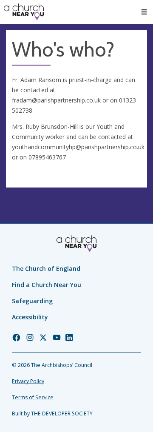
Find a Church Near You (46, 285)
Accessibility (30, 317)
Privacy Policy (28, 381)
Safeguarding (32, 301)
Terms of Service (33, 397)
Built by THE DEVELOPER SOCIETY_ (53, 413)
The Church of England (46, 268)
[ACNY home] (24, 12)
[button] (144, 12)
